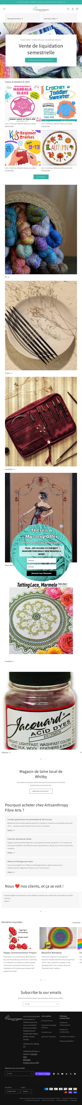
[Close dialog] (61, 526)
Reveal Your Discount (42, 573)
